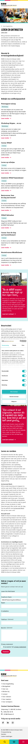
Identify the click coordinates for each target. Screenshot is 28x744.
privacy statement (20, 647)
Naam (3, 603)
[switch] (24, 376)
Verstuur (6, 652)
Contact (4, 694)
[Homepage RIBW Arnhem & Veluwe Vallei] (8, 4)
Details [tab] (14, 345)
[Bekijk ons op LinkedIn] (8, 723)
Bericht (3, 628)
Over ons (5, 689)
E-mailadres (5, 611)
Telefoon (4, 619)
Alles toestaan (14, 391)
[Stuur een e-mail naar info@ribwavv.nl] (14, 742)
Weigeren (14, 401)
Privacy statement (7, 644)
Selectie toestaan (14, 396)
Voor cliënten (6, 697)
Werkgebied (6, 686)
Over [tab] (23, 345)
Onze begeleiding (7, 26)
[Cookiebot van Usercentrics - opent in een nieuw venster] (20, 341)
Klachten (3, 734)
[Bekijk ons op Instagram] (13, 723)
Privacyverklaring (6, 732)
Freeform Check (6, 597)
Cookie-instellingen (6, 736)
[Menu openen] (23, 742)
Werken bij (5, 691)
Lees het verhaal (8, 314)
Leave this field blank (8, 591)
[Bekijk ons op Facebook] (3, 723)
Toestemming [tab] (5, 345)
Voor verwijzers (7, 702)
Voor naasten (6, 699)
